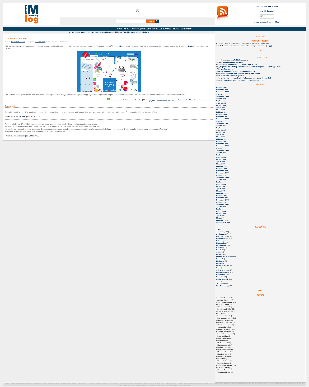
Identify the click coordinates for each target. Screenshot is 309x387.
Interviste (220, 259)
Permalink (138, 100)
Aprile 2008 (220, 107)
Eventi (218, 250)
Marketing (220, 261)
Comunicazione (222, 238)
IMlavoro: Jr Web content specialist (231, 76)
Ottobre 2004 (221, 202)
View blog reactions (206, 100)
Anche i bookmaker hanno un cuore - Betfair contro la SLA (240, 80)
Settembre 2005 (222, 177)
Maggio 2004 (221, 213)
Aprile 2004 (220, 216)
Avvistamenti (221, 234)
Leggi (267, 43)
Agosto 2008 (221, 98)
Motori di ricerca (222, 265)
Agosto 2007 (221, 125)
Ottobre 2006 (221, 148)
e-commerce (115, 100)
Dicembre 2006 (222, 144)
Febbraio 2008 (222, 112)
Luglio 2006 (220, 155)
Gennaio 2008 (221, 114)
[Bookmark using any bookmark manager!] (162, 100)
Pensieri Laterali (222, 272)
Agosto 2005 (221, 180)
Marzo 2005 (220, 191)
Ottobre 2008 (221, 94)
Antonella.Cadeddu (18, 42)
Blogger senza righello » (138, 32)
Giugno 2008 (221, 103)
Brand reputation (222, 236)
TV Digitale (220, 283)
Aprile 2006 (220, 162)
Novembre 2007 (222, 119)
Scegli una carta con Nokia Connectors (232, 60)
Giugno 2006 (221, 157)
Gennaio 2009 (221, 87)
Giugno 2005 (221, 184)
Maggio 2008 (221, 105)
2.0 (217, 229)
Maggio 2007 (221, 132)
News (218, 268)
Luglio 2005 (220, 182)
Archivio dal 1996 (223, 222)
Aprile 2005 (220, 189)
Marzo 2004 (220, 218)
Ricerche (219, 277)
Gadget (219, 252)
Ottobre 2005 (221, 175)
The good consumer (225, 69)
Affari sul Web (19, 116)
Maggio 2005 (221, 186)
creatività (123, 100)
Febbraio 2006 (222, 166)
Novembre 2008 (222, 92)
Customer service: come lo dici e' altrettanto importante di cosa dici (244, 78)
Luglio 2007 (220, 128)
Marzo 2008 (220, 110)
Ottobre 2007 (221, 121)
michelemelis (19, 136)
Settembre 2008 (222, 96)
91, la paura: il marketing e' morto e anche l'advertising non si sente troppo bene (249, 67)
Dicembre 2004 (222, 198)
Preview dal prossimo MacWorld (230, 62)
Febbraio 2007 (222, 139)
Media (218, 263)
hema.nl (130, 100)
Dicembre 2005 (222, 171)
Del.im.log (220, 241)
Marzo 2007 (220, 137)
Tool (218, 281)
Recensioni (220, 274)
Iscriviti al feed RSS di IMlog (267, 6)
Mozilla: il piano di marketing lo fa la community (236, 71)
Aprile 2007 (220, 134)
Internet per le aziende (225, 256)
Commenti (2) (182, 100)
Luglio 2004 (220, 209)
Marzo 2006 (220, 164)
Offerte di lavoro (222, 270)
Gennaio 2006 (221, 168)
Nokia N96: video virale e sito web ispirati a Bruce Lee (238, 73)
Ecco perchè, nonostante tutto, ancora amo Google (237, 64)
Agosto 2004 (221, 207)
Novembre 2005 (222, 173)
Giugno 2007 (221, 130)
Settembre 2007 (222, 123)
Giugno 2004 (221, 211)
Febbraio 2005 (222, 193)
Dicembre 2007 (222, 116)
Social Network (222, 279)
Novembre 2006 (222, 146)
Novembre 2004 (222, 200)
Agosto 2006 (221, 153)
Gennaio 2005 (221, 195)
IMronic (219, 254)
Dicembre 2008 (222, 89)
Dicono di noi (221, 243)
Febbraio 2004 (222, 220)
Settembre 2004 (222, 204)
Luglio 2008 (220, 101)
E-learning (220, 247)
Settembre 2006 (222, 150)
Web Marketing (222, 286)
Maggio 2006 (221, 159)
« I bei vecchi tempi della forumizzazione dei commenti (92, 32)
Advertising (220, 232)
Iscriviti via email (267, 11)
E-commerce (221, 245)
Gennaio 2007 (221, 141)
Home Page (122, 32)
